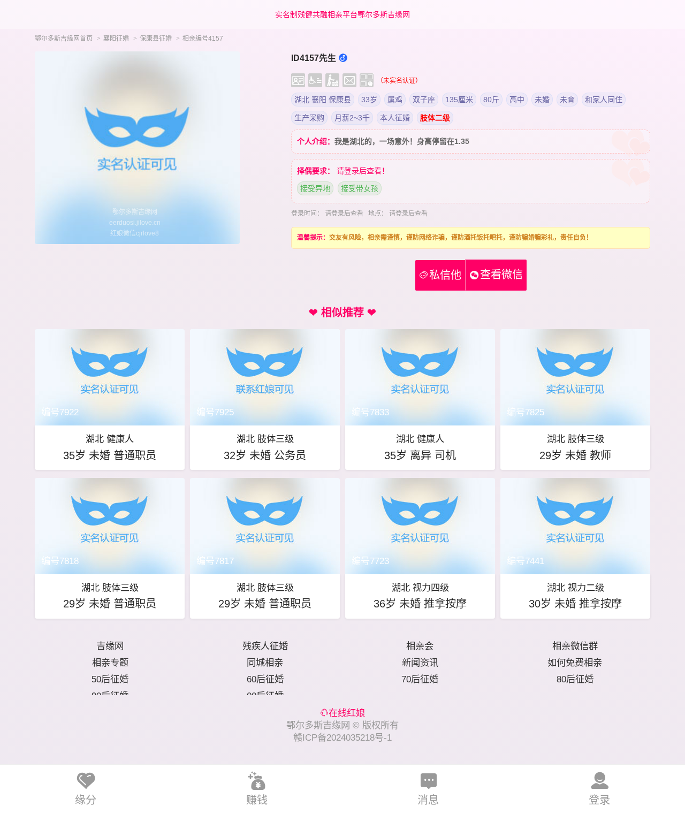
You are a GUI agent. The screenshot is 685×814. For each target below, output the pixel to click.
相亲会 (419, 646)
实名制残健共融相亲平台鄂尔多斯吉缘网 (342, 14)
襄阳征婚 (116, 38)
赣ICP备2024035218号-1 (342, 737)
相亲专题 (110, 662)
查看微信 (501, 274)
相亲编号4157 (202, 38)
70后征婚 (419, 679)
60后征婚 (265, 679)
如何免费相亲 (574, 662)
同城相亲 (265, 662)
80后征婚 (575, 679)
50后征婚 (110, 679)
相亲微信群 (575, 646)
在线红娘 (347, 713)
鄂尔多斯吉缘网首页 (64, 38)
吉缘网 (110, 646)
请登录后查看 (344, 213)
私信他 (440, 275)
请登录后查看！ (363, 170)
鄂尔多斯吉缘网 (318, 725)
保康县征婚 (156, 38)
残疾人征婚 (265, 646)
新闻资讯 (420, 662)
